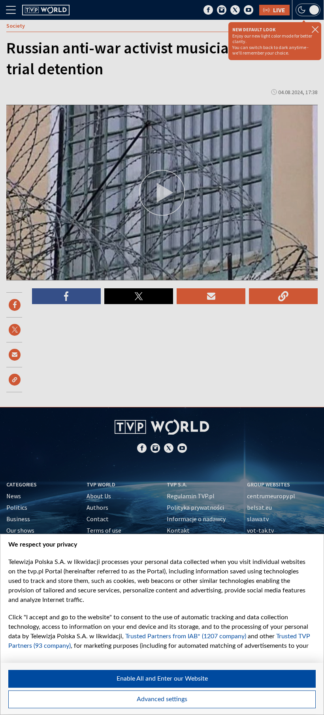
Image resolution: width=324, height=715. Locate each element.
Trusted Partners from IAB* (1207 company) (185, 636)
